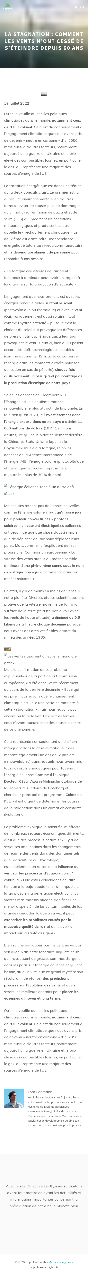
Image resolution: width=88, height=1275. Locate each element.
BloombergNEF (54, 395)
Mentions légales (60, 1262)
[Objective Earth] (7, 7)
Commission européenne (46, 552)
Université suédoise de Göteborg (36, 788)
